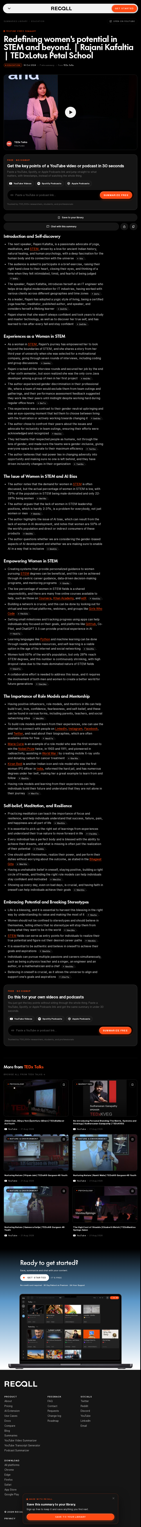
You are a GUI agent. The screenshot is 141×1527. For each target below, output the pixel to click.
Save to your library (73, 217)
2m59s (82, 324)
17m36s (92, 834)
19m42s (92, 941)
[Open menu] (9, 8)
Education (37, 21)
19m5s (93, 915)
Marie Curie (16, 743)
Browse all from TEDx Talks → (24, 1074)
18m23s (57, 879)
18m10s (23, 864)
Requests (53, 1411)
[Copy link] (133, 226)
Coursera (45, 598)
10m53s (96, 599)
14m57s (49, 738)
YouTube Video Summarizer (20, 1440)
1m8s (15, 279)
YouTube (86, 1416)
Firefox (8, 1479)
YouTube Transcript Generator (22, 1445)
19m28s (70, 930)
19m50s (46, 951)
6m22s (58, 434)
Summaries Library (16, 21)
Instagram (75, 728)
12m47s (16, 669)
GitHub (91, 623)
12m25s (90, 649)
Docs (7, 1421)
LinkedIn (61, 728)
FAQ (50, 1401)
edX (83, 598)
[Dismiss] (113, 1498)
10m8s (65, 583)
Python (45, 639)
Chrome (9, 1469)
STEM (34, 248)
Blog (7, 1430)
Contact (52, 1406)
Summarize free (116, 195)
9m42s (53, 549)
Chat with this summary (63, 226)
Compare (9, 1425)
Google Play (11, 1494)
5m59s (96, 418)
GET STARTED (36, 1277)
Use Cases (10, 1416)
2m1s (96, 294)
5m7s (43, 403)
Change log (54, 1416)
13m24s (42, 684)
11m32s (24, 614)
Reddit (84, 1406)
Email (84, 1425)
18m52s (80, 890)
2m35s (63, 309)
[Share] (124, 226)
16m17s (35, 793)
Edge (7, 1474)
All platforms (11, 1465)
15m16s (74, 758)
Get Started (124, 8)
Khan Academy (63, 598)
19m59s (69, 966)
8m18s (42, 498)
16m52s (61, 823)
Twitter (18, 733)
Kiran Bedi (15, 763)
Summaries (10, 1435)
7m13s (92, 449)
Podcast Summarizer (16, 1450)
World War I (50, 753)
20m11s (65, 977)
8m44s (36, 514)
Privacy (9, 1518)
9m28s (29, 534)
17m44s (40, 849)
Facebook (91, 728)
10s (81, 258)
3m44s (46, 363)
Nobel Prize (26, 748)
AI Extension (12, 1411)
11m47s (16, 634)
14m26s (40, 718)
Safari (7, 1484)
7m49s (80, 464)
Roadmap (53, 1421)
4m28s (86, 378)
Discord (85, 1411)
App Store (10, 1489)
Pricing (8, 1406)
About (8, 1401)
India (40, 768)
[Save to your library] (64, 1084)
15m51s (25, 778)
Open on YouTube (124, 21)
